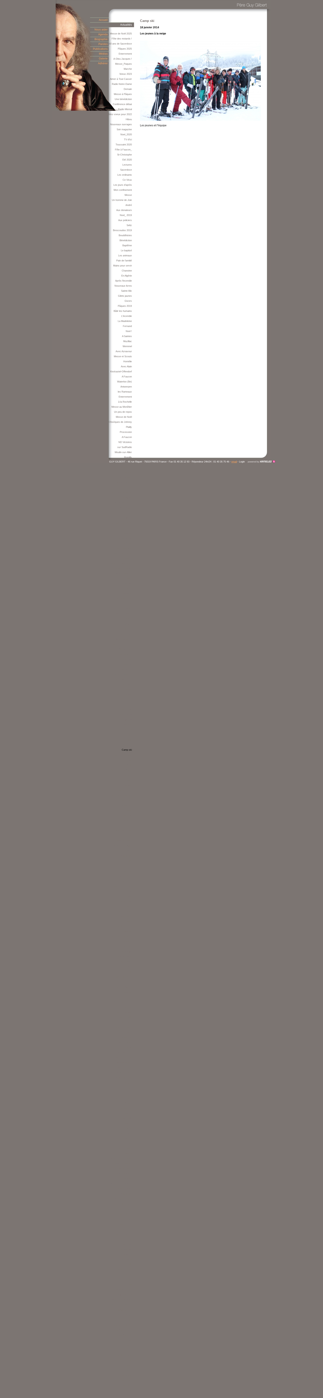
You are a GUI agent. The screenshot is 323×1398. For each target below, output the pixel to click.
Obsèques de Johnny (120, 422)
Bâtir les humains (123, 311)
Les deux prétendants (120, 1072)
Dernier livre (125, 800)
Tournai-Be (126, 664)
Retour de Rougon (122, 1012)
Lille (130, 1264)
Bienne (128, 1103)
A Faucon (127, 376)
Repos (128, 760)
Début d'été (126, 981)
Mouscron (126, 1037)
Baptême (127, 245)
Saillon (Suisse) (123, 1188)
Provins (128, 810)
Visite (129, 850)
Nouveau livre (124, 946)
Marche (128, 69)
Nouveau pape (124, 891)
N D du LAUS (125, 699)
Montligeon (126, 497)
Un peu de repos (123, 412)
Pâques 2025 (125, 48)
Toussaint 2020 (124, 144)
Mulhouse (127, 805)
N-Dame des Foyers (121, 553)
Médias (103, 53)
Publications (100, 48)
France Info (126, 1118)
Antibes (128, 472)
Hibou (129, 119)
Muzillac (127, 341)
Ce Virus (127, 180)
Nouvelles (126, 941)
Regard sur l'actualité (120, 1299)
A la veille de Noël (122, 926)
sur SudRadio (124, 447)
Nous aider (101, 29)
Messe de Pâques (122, 1234)
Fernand (127, 326)
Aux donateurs (124, 210)
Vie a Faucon (125, 528)
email (234, 461)
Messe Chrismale (122, 548)
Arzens (128, 1007)
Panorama (126, 1390)
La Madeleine (125, 321)
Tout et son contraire (121, 795)
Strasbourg (126, 1108)
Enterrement (125, 53)
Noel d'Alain (126, 765)
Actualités (126, 24)
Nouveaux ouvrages (121, 124)
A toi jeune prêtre (123, 1002)
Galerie (103, 58)
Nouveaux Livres (123, 1027)
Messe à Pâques (123, 94)
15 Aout (128, 966)
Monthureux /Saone (121, 886)
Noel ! (129, 331)
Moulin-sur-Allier (123, 452)
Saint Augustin (124, 1335)
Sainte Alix (126, 290)
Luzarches (126, 775)
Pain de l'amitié (124, 260)
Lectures (127, 164)
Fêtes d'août (125, 684)
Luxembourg (125, 871)
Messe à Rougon (123, 694)
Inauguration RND (122, 1052)
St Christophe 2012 (121, 976)
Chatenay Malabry (122, 1324)
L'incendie (126, 316)
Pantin (128, 739)
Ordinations (126, 533)
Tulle (129, 603)
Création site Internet (261, 461)
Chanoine (127, 270)
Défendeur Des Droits (120, 1158)
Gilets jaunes (125, 296)
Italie (129, 734)
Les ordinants (124, 174)
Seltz (129, 225)
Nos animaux (125, 654)
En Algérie (126, 275)
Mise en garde (124, 1173)
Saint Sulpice (125, 961)
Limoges (127, 623)
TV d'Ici (128, 139)
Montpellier (126, 1385)
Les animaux (125, 255)
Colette (128, 588)
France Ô (127, 1138)
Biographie (101, 39)
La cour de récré (123, 1133)
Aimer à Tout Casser (121, 79)
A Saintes (127, 336)
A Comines (126, 558)
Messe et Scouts (123, 356)
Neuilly (128, 1284)
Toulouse (127, 1143)
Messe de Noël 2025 (121, 33)
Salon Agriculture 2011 (120, 1395)
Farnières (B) (125, 714)
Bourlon (128, 724)
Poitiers (128, 1274)
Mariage (127, 583)
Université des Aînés (121, 770)
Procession (126, 432)
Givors (128, 301)
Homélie (127, 361)
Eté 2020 (127, 159)
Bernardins (126, 855)
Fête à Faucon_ (123, 149)
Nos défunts (125, 507)
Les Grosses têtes (122, 1224)
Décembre (126, 780)
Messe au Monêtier (121, 406)
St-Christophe (124, 154)
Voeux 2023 (125, 74)
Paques (128, 1092)
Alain (129, 487)
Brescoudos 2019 (122, 230)
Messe (128, 195)
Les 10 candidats (123, 1077)
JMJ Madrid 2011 (123, 1168)
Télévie (128, 865)
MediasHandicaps (122, 538)
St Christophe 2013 (121, 840)
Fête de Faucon (123, 835)
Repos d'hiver (124, 916)
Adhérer (103, 63)
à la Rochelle (125, 401)
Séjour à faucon (123, 1067)
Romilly (128, 457)
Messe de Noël (124, 417)
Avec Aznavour (124, 351)
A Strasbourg (125, 467)
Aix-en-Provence (123, 1082)
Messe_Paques (123, 63)
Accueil (103, 19)
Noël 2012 (126, 921)
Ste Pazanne (125, 1148)
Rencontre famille (122, 1017)
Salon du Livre (124, 1269)
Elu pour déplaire (123, 1042)
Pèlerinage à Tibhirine (120, 1163)
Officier (128, 517)
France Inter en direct (120, 936)
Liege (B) (127, 719)
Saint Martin (125, 1375)
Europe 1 (127, 1032)
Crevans (127, 860)
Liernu (128, 1087)
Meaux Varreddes (122, 669)
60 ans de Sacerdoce (120, 43)
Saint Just (126, 815)
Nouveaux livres (123, 285)
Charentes (126, 1208)
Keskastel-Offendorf (121, 371)
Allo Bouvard (125, 649)
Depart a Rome (124, 633)
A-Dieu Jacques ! (122, 58)
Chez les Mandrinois (121, 492)
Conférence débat (122, 104)
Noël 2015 (126, 578)
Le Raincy (126, 1345)
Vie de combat (124, 618)
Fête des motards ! (122, 38)
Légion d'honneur (123, 638)
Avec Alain (126, 366)
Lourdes (127, 997)
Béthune (127, 820)
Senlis (128, 1279)
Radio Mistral (125, 109)
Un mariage (126, 1249)
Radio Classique (123, 573)
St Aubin (127, 543)
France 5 (127, 1113)
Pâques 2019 (125, 306)
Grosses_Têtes (123, 790)
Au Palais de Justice (121, 568)
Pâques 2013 (125, 876)
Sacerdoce (126, 169)
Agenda (103, 34)
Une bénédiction (123, 99)
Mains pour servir (122, 265)
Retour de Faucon (122, 1057)
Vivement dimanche (121, 1304)
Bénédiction (126, 240)
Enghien (127, 1153)
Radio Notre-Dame (122, 84)
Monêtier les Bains (122, 754)
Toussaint (127, 608)
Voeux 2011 (126, 1350)
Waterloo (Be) (124, 381)
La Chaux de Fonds (121, 1097)
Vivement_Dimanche (121, 674)
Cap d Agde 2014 (123, 679)
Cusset (128, 906)
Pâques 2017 (125, 477)
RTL (129, 704)
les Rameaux (125, 391)
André (128, 205)
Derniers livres (124, 1213)
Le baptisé (126, 250)
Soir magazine (124, 129)
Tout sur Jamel (124, 1314)
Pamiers (127, 1128)
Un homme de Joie (122, 200)
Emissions (126, 931)
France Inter (125, 1022)
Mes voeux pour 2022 (120, 114)
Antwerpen (126, 386)
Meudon (127, 1340)
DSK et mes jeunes (121, 1198)
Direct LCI (126, 1229)
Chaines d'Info (124, 901)
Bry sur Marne (124, 482)
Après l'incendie (123, 280)
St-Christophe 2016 (121, 522)
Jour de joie (126, 881)
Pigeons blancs (124, 1062)
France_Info (125, 709)
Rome (128, 1219)
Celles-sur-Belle (123, 956)
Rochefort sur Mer (122, 1329)
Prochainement (124, 598)
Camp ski (127, 749)
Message (127, 951)
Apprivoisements (123, 830)
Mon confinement (123, 190)
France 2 (127, 1123)
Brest (129, 1047)
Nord (129, 1319)
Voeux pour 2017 (123, 502)
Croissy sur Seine (122, 1289)
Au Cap (128, 825)
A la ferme (126, 512)
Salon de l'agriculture (121, 563)
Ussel (129, 1365)
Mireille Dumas (124, 1355)
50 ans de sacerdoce (120, 644)
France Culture (124, 911)
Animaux (127, 744)
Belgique (127, 1254)
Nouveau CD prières (121, 1183)
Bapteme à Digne (123, 845)
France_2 (127, 729)
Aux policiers (125, 220)
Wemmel (127, 346)
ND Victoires (125, 442)
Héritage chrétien (123, 1294)
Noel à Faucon (124, 1360)
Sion (129, 896)
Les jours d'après (122, 185)
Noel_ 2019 (126, 215)
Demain (128, 89)
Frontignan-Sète (123, 1309)
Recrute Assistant (122, 593)
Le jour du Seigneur (121, 987)
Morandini (127, 1259)
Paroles (103, 44)
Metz (129, 1370)
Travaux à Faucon (122, 1239)
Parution (127, 659)
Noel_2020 (126, 134)
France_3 (127, 628)
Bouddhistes (125, 235)
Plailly (129, 427)
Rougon (127, 785)
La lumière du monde (121, 613)
